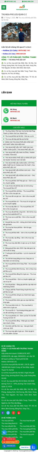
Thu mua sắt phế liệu (8, 426)
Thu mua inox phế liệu (9, 434)
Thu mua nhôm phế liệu (9, 429)
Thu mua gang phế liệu (28, 429)
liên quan (6, 92)
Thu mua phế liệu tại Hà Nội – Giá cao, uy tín (19, 136)
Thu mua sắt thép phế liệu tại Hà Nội (16, 139)
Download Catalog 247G (10, 442)
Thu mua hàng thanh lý (9, 423)
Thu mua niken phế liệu (9, 437)
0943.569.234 (28, 1)
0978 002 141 (11, 1)
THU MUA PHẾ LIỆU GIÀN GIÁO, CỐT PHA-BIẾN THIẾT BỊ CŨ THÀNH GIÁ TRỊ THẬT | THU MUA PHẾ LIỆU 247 (19, 165)
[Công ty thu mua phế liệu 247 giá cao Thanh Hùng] (22, 7)
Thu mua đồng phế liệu (9, 431)
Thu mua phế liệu (7, 420)
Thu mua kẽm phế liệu (27, 431)
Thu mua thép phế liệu (27, 426)
